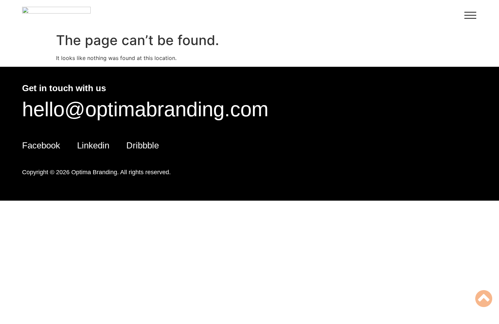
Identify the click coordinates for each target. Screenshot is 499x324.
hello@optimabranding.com (145, 109)
